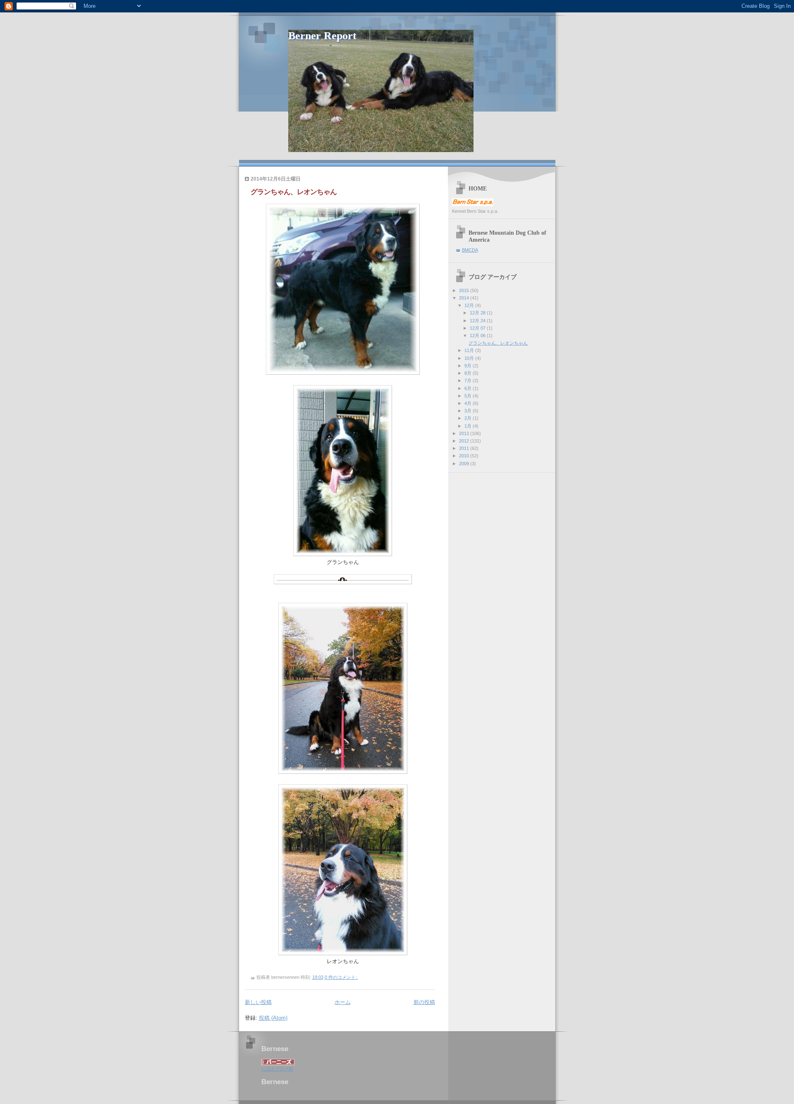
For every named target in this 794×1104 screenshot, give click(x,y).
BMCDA (470, 249)
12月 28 (478, 312)
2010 (464, 455)
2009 (464, 463)
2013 (464, 433)
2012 (464, 440)
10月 (469, 358)
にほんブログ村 (277, 1068)
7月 (468, 380)
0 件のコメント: (341, 977)
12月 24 (478, 320)
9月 (468, 365)
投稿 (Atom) (273, 1018)
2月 (468, 418)
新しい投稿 (258, 1002)
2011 (464, 448)
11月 (469, 350)
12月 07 (478, 328)
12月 (469, 305)
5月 (468, 395)
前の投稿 (424, 1002)
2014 (464, 297)
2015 (464, 290)
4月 (468, 403)
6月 (468, 388)
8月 (468, 373)
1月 (468, 426)
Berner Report (322, 36)
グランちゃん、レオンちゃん (294, 192)
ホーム (343, 1002)
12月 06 (478, 335)
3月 (468, 410)
